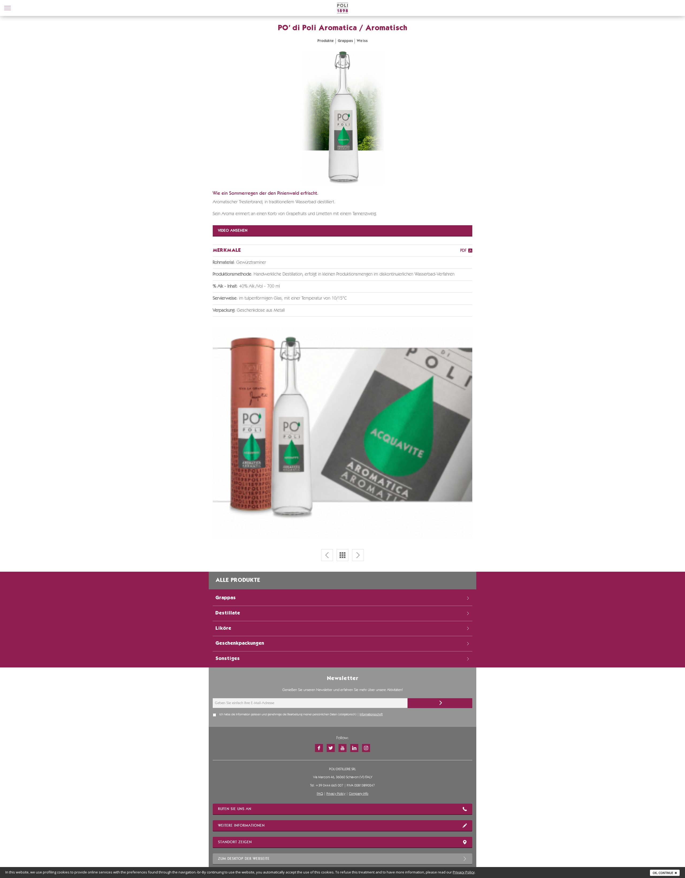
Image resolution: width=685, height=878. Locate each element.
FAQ (320, 794)
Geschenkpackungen (239, 643)
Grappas (345, 41)
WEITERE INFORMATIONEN (241, 825)
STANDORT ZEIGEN (235, 842)
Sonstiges (227, 658)
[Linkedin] (354, 748)
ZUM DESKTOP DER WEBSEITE (244, 859)
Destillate (227, 613)
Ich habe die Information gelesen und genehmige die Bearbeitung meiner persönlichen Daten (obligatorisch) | (301, 714)
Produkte (325, 41)
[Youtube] (342, 748)
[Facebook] (319, 748)
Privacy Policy (335, 794)
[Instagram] (366, 748)
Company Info (358, 794)
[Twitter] (331, 748)
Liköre (223, 628)
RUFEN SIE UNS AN (234, 809)
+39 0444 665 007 (329, 785)
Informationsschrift (371, 714)
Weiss (362, 41)
